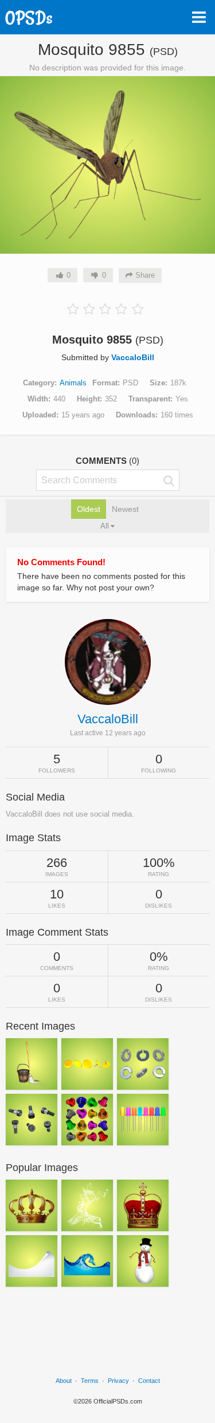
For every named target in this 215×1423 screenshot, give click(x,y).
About (64, 1380)
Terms (90, 1380)
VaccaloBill (132, 357)
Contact (149, 1380)
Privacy (118, 1380)
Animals (73, 383)
